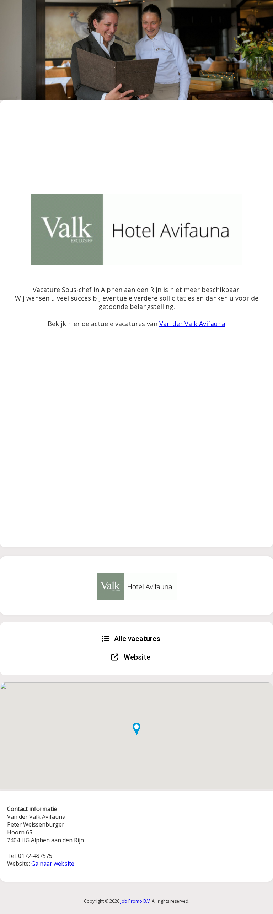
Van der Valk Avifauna (192, 323)
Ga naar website (52, 863)
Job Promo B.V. (136, 901)
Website (136, 657)
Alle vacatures (136, 638)
